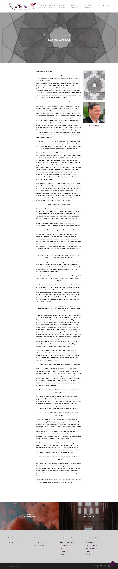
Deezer (88, 551)
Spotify (88, 554)
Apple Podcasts (91, 548)
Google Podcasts (91, 545)
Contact (10, 542)
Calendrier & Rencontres (87, 6)
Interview (63, 548)
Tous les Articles (39, 545)
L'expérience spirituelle (67, 35)
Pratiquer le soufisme (52, 6)
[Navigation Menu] (108, 6)
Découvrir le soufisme (42, 6)
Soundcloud (90, 542)
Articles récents (39, 542)
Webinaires (63, 554)
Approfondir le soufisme (63, 6)
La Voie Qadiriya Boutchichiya (75, 6)
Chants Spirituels (65, 545)
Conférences (64, 551)
